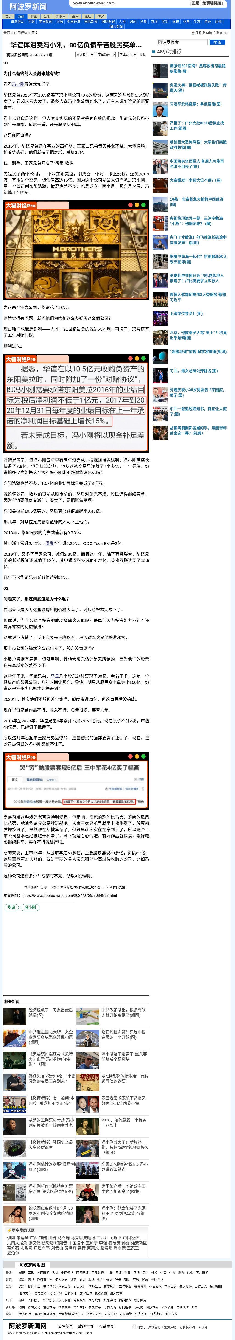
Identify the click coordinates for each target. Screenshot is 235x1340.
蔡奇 (82, 1248)
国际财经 (108, 21)
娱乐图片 (140, 1300)
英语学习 (55, 1293)
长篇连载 (101, 1293)
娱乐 (75, 16)
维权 (175, 21)
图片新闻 (202, 1272)
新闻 (21, 16)
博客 (101, 16)
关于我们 (139, 1327)
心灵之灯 (79, 1286)
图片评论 (157, 1279)
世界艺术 (70, 1293)
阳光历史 (110, 1314)
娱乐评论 (110, 1300)
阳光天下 (141, 1314)
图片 (116, 26)
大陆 (59, 21)
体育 (186, 21)
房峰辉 (70, 1248)
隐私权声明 (187, 1327)
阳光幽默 (126, 1314)
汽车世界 (79, 1307)
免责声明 (170, 1327)
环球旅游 (167, 1307)
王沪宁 (92, 1243)
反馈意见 (154, 1327)
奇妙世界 (152, 1307)
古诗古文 (201, 1286)
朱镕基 (23, 1238)
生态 (197, 21)
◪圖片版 (212, 33)
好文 (109, 1279)
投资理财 (216, 1286)
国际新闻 (91, 21)
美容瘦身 (185, 1286)
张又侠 (34, 1243)
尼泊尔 (13, 1253)
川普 (52, 1238)
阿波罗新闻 (28, 7)
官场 (154, 21)
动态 (73, 1279)
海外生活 (95, 1286)
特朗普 (61, 1243)
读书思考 (40, 1293)
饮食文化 (34, 1307)
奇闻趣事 (125, 1307)
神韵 (43, 1238)
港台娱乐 (79, 1300)
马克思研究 (94, 1314)
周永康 (120, 1248)
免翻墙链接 (211, 3)
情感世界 (49, 1307)
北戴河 (26, 1248)
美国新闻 (45, 21)
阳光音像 (171, 1314)
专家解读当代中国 (71, 1314)
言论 (31, 1279)
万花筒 (138, 1307)
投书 (118, 1279)
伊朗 (11, 1238)
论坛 (88, 16)
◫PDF (224, 33)
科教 (143, 21)
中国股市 (76, 1243)
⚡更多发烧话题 (21, 1230)
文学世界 (86, 1293)
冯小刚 (18, 84)
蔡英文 (93, 1248)
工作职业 (125, 1286)
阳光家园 (156, 1314)
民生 (165, 21)
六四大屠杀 (17, 1243)
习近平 (116, 1238)
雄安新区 (139, 1243)
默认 (143, 54)
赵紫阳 (106, 1248)
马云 (54, 676)
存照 (136, 1279)
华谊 (11, 907)
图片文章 (116, 1293)
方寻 (44, 887)
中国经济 (73, 21)
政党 (91, 1279)
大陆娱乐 (34, 1300)
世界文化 (25, 1293)
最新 (17, 21)
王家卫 (133, 1248)
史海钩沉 (49, 1286)
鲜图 (195, 1307)
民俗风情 (182, 1307)
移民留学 (95, 1307)
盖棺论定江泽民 (45, 1314)
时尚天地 (110, 1307)
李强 (103, 1243)
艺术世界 (170, 1286)
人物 (122, 21)
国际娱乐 (95, 1300)
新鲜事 (61, 16)
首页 (8, 16)
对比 (127, 1279)
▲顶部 (203, 1327)
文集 (82, 1279)
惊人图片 (25, 1314)
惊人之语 (61, 1279)
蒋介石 (13, 1248)
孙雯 (126, 1243)
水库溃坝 (100, 1238)
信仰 (218, 21)
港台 (207, 21)
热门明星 (64, 1300)
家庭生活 (64, 1286)
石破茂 (114, 1243)
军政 (31, 21)
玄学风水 (110, 1286)
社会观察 (64, 1307)
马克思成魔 (81, 1238)
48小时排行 (169, 51)
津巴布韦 (42, 1248)
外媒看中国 (45, 1279)
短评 (100, 1279)
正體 (195, 3)
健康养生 (34, 1286)
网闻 (133, 21)
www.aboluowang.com (94, 3)
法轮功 (48, 1243)
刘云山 (57, 1248)
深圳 (49, 543)
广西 (34, 1238)
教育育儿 (140, 1286)
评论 (34, 16)
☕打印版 (198, 33)
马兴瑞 (64, 1238)
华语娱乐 (49, 1300)
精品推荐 (125, 1300)
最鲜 (22, 1307)
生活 (47, 16)
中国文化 (155, 1286)
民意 (145, 1279)
